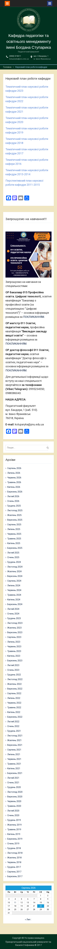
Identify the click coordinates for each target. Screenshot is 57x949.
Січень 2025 (13, 557)
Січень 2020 (13, 815)
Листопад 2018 (14, 853)
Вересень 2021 (14, 745)
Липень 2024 (13, 585)
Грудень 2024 (14, 562)
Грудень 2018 (14, 848)
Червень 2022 (14, 703)
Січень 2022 (13, 726)
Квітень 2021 (13, 768)
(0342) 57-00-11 (15, 56)
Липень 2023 (13, 642)
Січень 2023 (13, 670)
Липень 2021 (13, 754)
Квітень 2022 (13, 712)
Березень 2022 (14, 717)
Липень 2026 (13, 473)
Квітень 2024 (13, 599)
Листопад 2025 (14, 510)
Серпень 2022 (14, 693)
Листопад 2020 (14, 792)
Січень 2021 (13, 782)
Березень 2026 (14, 491)
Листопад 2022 (14, 679)
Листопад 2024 (14, 567)
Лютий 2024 (13, 609)
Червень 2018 (14, 862)
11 (15, 902)
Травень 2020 (14, 806)
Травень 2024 (14, 595)
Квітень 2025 (13, 543)
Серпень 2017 (14, 871)
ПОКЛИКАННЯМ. (34, 316)
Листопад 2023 (14, 623)
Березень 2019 (14, 839)
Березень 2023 (14, 660)
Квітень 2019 (13, 834)
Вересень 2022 (14, 688)
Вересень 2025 (14, 520)
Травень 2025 (14, 538)
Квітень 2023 (13, 656)
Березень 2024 (14, 604)
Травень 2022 (14, 707)
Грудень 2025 (14, 506)
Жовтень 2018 (14, 857)
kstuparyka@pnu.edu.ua (19, 59)
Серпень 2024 (14, 581)
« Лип (27, 919)
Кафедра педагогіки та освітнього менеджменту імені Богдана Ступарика (28, 41)
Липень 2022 (13, 698)
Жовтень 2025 (14, 515)
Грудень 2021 (14, 731)
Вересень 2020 (14, 796)
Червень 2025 (14, 534)
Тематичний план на (18, 170)
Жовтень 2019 (14, 825)
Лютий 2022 (13, 721)
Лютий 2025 (13, 552)
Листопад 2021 (14, 735)
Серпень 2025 (14, 524)
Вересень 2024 (14, 576)
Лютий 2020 (13, 810)
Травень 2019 (14, 829)
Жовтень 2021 (14, 740)
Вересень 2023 (14, 632)
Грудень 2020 (14, 787)
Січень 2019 (13, 843)
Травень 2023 (14, 651)
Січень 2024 (13, 613)
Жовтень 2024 (14, 571)
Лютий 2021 (13, 778)
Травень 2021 (14, 764)
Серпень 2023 (14, 637)
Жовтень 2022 (14, 684)
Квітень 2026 (13, 487)
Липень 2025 (13, 529)
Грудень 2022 (14, 674)
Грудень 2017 (14, 867)
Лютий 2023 (13, 665)
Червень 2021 (14, 759)
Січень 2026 (13, 501)
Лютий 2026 (13, 496)
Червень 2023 (14, 646)
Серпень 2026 (14, 468)
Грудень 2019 (14, 820)
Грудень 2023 (14, 618)
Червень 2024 (14, 590)
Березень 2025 (14, 548)
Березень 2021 (14, 773)
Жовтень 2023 (14, 628)
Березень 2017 (14, 876)
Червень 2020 (14, 801)
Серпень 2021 (14, 749)
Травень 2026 (14, 482)
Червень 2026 (14, 477)
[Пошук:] (27, 447)
